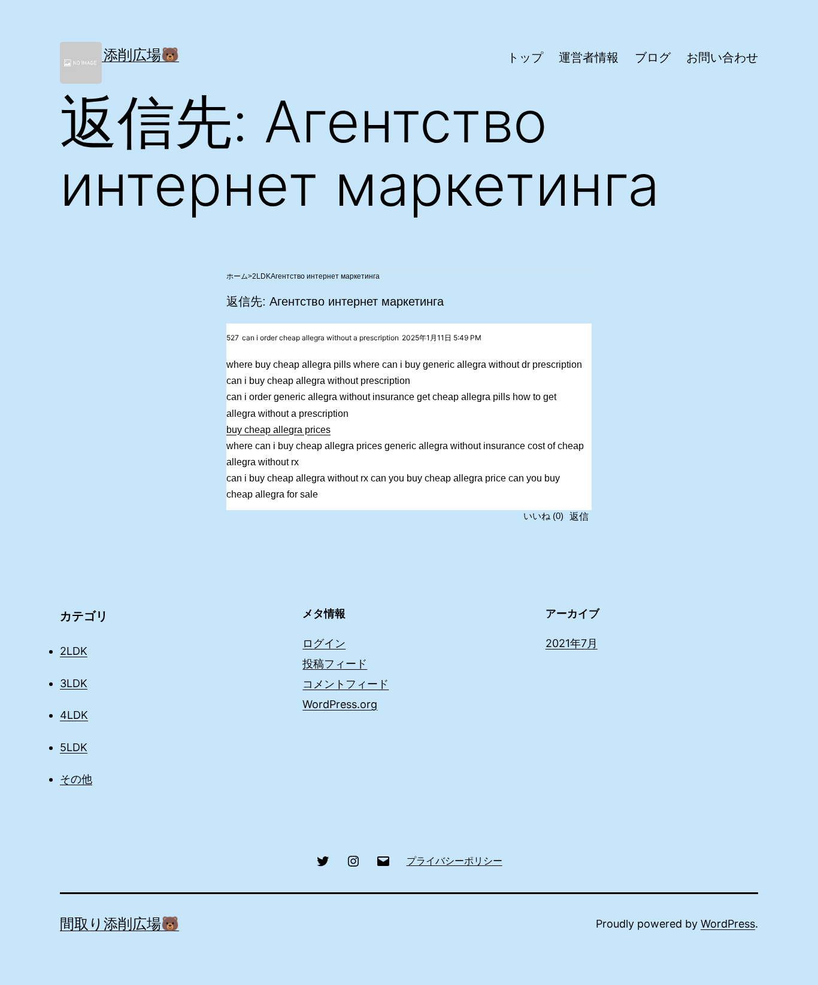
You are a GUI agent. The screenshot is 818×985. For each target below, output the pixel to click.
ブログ (653, 57)
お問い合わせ (722, 57)
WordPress (728, 923)
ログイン (324, 643)
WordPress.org (339, 704)
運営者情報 (589, 57)
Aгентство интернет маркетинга (325, 276)
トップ (525, 57)
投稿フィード (334, 663)
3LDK (73, 683)
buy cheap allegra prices (278, 430)
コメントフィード (345, 684)
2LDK (261, 276)
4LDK (74, 715)
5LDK (73, 747)
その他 (76, 779)
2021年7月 (572, 643)
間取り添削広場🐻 (119, 54)
